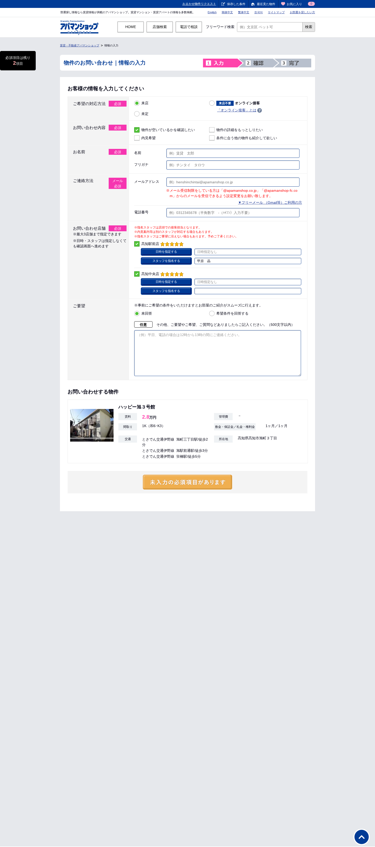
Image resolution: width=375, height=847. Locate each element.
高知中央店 (150, 274)
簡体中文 (227, 12)
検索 (308, 27)
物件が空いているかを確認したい (168, 130)
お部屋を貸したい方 (302, 12)
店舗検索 (160, 27)
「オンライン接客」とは (236, 110)
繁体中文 (243, 12)
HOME (130, 27)
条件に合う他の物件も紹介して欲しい (246, 138)
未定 (144, 114)
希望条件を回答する (232, 313)
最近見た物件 (266, 4)
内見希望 (148, 138)
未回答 (146, 313)
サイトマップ (276, 12)
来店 (144, 103)
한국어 (258, 12)
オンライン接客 (239, 103)
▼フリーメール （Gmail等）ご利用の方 (270, 202)
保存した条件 (236, 4)
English (212, 12)
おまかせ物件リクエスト (199, 4)
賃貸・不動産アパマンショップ (79, 45)
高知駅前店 (150, 244)
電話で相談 (189, 27)
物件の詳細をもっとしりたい (239, 130)
